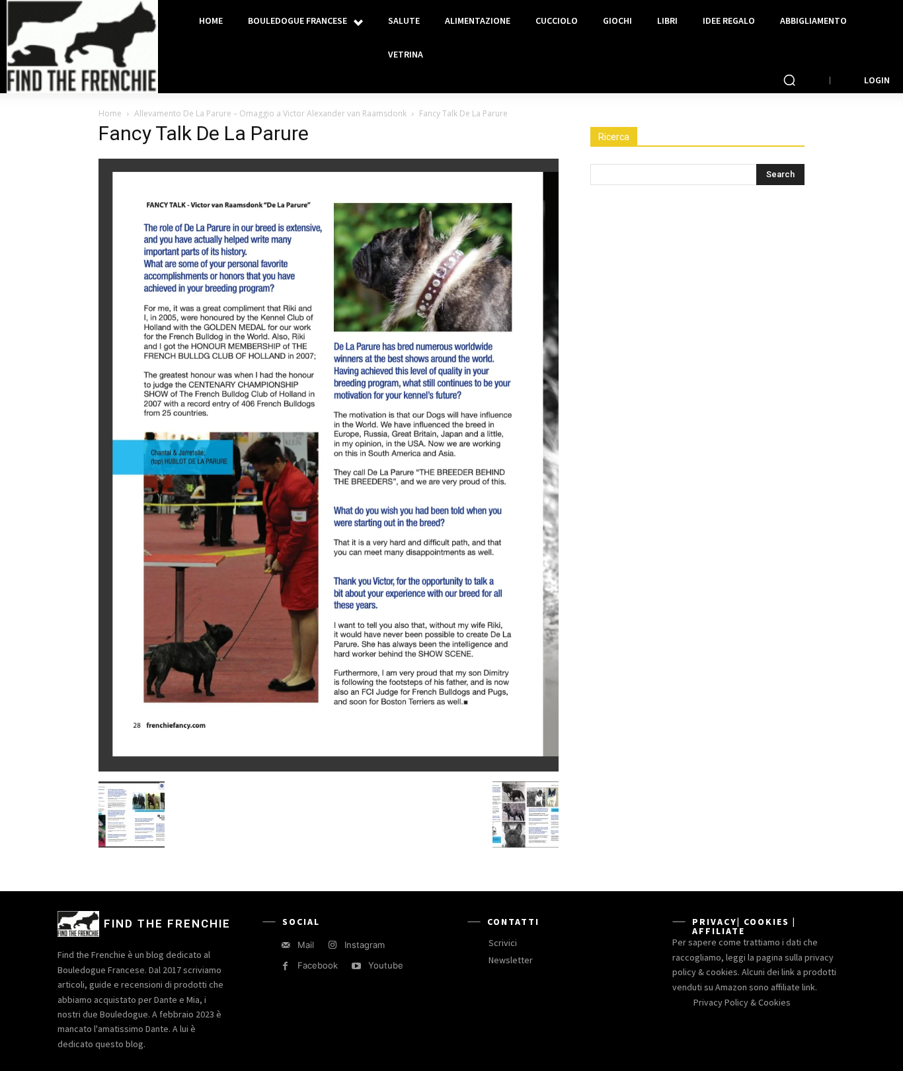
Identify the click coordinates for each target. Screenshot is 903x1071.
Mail (305, 944)
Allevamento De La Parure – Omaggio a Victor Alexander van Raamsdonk (270, 113)
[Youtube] (356, 966)
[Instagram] (332, 945)
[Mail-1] (285, 945)
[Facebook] (285, 966)
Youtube (385, 965)
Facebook (317, 965)
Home (110, 113)
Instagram (364, 944)
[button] (789, 80)
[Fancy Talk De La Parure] (328, 768)
